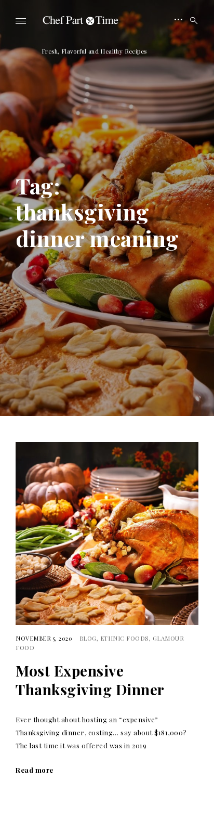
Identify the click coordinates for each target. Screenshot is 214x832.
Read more (35, 769)
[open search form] (190, 20)
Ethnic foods (124, 638)
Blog (88, 638)
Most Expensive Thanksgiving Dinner (90, 680)
